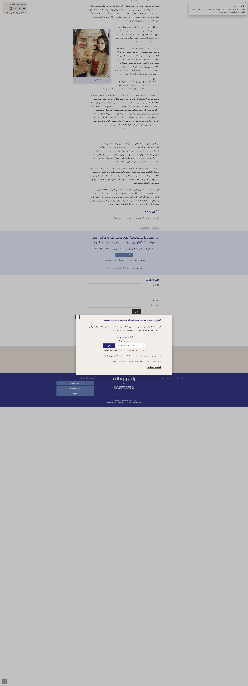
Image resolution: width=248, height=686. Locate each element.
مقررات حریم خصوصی (110, 350)
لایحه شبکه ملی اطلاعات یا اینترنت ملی (122, 362)
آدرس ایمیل (124, 341)
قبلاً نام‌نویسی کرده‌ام (154, 367)
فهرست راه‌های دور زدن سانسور (113, 356)
